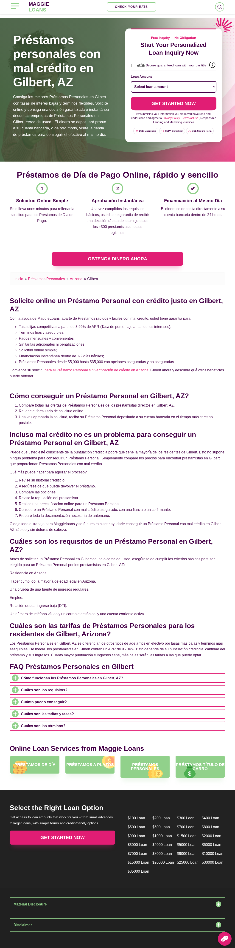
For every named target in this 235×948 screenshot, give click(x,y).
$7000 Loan (137, 854)
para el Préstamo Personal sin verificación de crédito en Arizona (96, 370)
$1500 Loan (186, 836)
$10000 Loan (212, 854)
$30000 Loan (212, 862)
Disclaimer (23, 925)
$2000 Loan (211, 836)
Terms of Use (190, 118)
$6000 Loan (211, 845)
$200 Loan (161, 818)
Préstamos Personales (46, 279)
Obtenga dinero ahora (117, 258)
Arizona (76, 279)
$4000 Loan (162, 845)
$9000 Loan (186, 854)
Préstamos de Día (35, 764)
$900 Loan (136, 836)
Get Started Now (62, 837)
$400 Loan (210, 818)
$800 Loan (210, 827)
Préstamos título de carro (200, 766)
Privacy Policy (171, 118)
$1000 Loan (162, 836)
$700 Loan (185, 827)
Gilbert (92, 279)
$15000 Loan (138, 862)
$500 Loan (136, 827)
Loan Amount (141, 76)
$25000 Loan (188, 862)
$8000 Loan (162, 854)
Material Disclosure (30, 904)
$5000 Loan (186, 845)
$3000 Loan (137, 845)
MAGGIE (39, 7)
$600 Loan (161, 827)
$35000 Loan (138, 871)
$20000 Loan (163, 862)
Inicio (18, 279)
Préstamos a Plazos (90, 764)
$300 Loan (185, 818)
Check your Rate (131, 7)
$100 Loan (136, 818)
